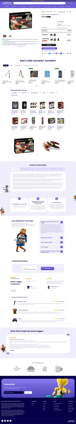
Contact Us (45, 403)
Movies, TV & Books (22, 6)
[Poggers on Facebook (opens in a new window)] (2, 421)
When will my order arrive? (46, 237)
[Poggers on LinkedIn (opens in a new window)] (8, 421)
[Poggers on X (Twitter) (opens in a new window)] (5, 421)
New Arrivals (69, 6)
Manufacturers (61, 6)
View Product (42, 127)
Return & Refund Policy (57, 403)
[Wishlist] (70, 3)
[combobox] (38, 3)
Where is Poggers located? (46, 242)
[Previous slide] (2, 76)
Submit (28, 392)
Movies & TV (24, 92)
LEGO (55, 11)
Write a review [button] (47, 268)
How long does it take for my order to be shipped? (49, 222)
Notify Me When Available (49, 48)
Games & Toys (70, 405)
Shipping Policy (56, 408)
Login (44, 405)
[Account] (68, 3)
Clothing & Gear (31, 6)
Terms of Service (56, 406)
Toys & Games (6, 6)
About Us (32, 403)
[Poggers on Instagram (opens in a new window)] (10, 421)
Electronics (39, 6)
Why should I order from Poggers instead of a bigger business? (50, 251)
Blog (32, 405)
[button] (11, 289)
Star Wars (5, 65)
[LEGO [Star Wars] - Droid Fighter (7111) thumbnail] (4, 36)
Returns (44, 408)
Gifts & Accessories (47, 6)
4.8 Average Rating (14, 278)
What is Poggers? (44, 247)
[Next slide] (74, 76)
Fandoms (54, 6)
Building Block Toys (27, 65)
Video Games (14, 6)
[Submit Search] (64, 3)
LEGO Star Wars (49, 11)
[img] (17, 277)
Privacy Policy (56, 405)
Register (44, 406)
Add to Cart (15, 111)
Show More (20, 46)
